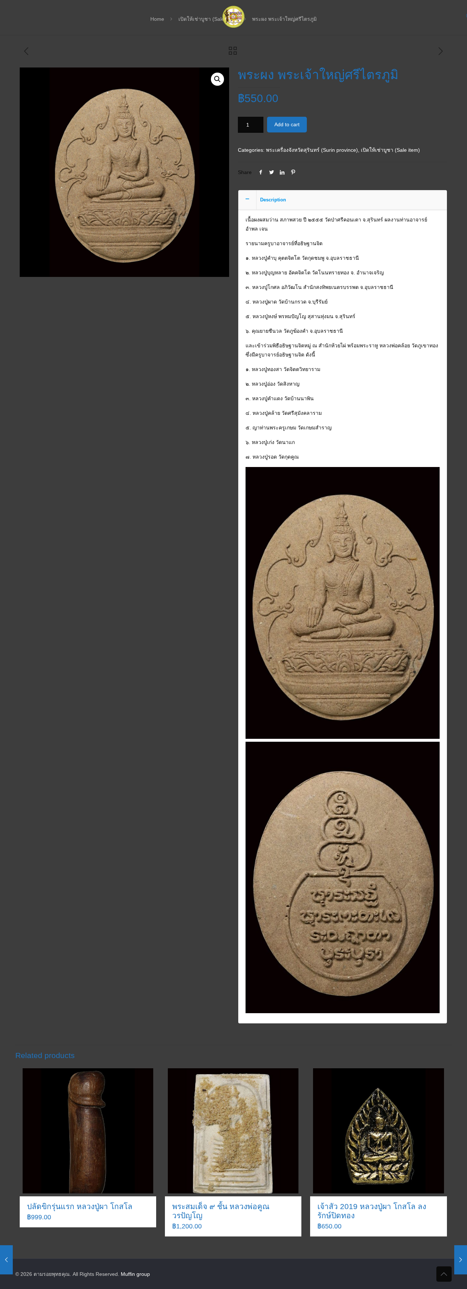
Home (157, 19)
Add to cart (287, 124)
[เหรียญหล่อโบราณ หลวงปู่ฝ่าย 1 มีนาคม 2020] (460, 1259)
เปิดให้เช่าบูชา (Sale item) (390, 150)
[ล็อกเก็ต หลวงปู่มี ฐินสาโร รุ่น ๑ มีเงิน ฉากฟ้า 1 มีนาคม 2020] (6, 1259)
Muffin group (135, 1274)
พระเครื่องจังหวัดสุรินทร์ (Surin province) (312, 150)
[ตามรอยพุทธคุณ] (233, 16)
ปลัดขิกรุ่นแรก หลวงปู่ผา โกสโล (79, 1206)
